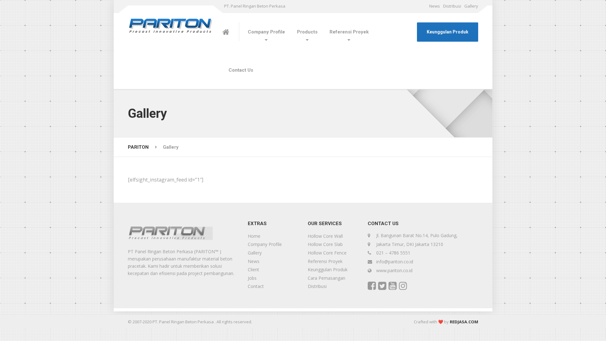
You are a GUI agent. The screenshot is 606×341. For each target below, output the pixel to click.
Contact (256, 286)
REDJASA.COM (464, 322)
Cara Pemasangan (326, 278)
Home (254, 236)
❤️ (440, 322)
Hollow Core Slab (325, 244)
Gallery (471, 6)
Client (253, 269)
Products (307, 32)
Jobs (252, 278)
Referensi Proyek (349, 32)
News (434, 6)
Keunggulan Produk (447, 31)
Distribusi (452, 6)
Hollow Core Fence (327, 253)
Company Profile (266, 32)
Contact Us (241, 70)
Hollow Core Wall (325, 236)
